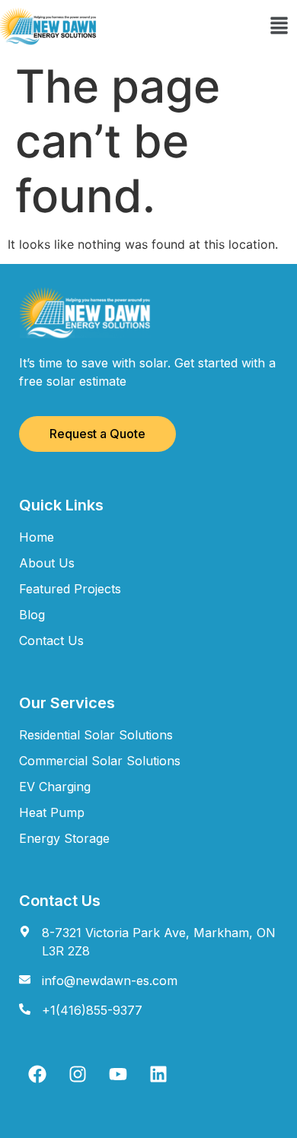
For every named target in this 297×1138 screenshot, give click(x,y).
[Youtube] (118, 1074)
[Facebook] (37, 1074)
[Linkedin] (158, 1074)
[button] (278, 26)
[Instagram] (77, 1074)
